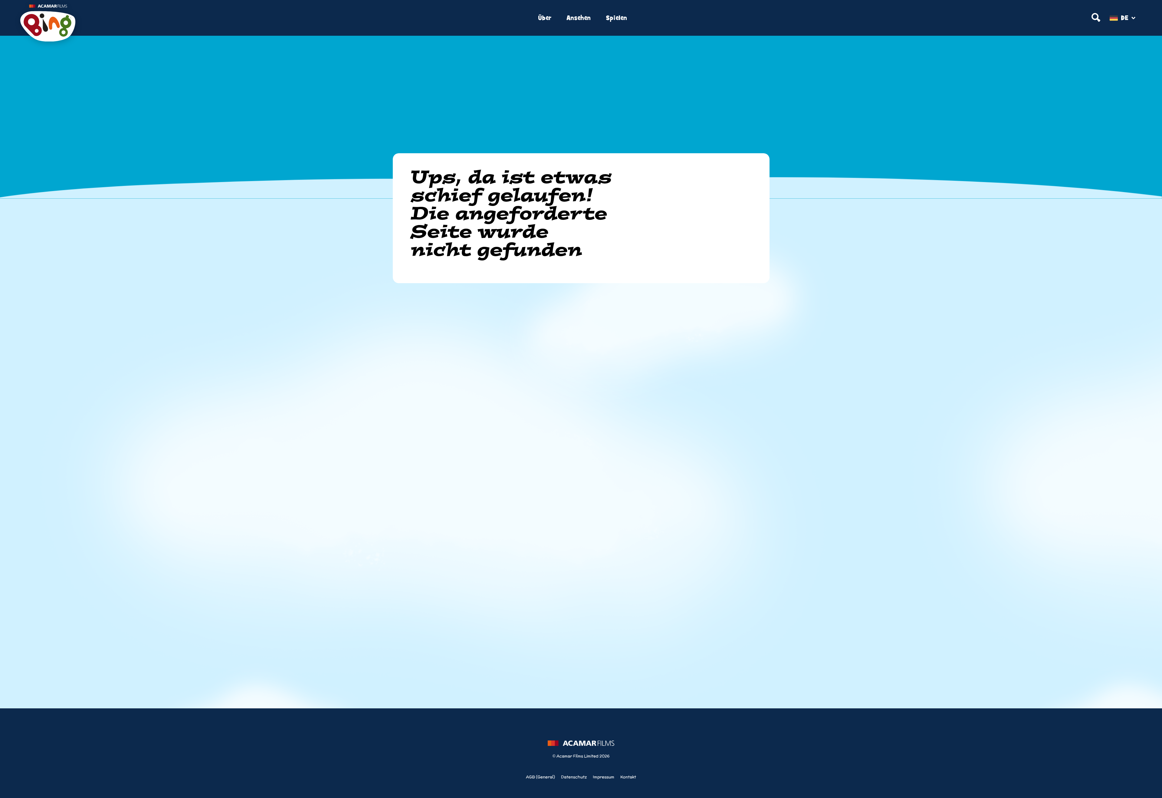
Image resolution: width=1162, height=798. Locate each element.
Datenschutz (574, 777)
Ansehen (578, 18)
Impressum (603, 777)
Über (544, 18)
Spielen (616, 18)
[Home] (207, 18)
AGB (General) (540, 777)
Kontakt (628, 777)
